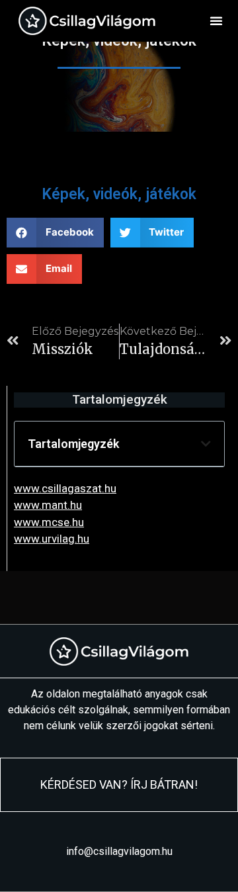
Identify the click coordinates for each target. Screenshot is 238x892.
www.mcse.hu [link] (49, 522)
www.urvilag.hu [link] (51, 538)
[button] (216, 20)
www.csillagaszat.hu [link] (65, 488)
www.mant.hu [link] (48, 505)
